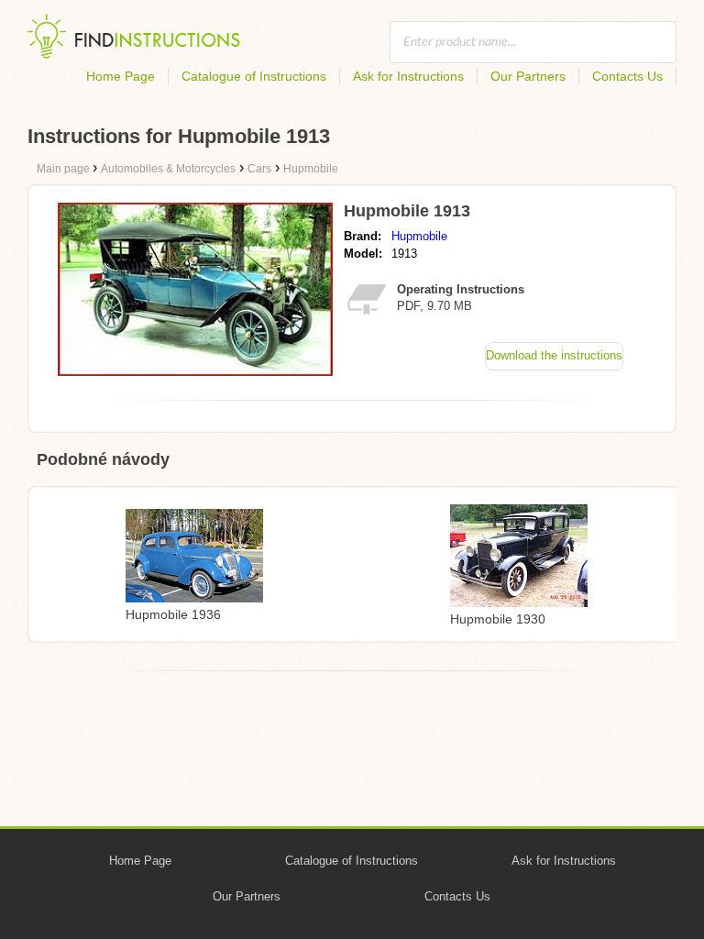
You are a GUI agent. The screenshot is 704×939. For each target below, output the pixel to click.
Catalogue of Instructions (254, 76)
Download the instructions (554, 355)
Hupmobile (419, 236)
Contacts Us (627, 76)
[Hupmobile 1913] (195, 371)
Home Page (120, 76)
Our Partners (528, 76)
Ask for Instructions (408, 76)
